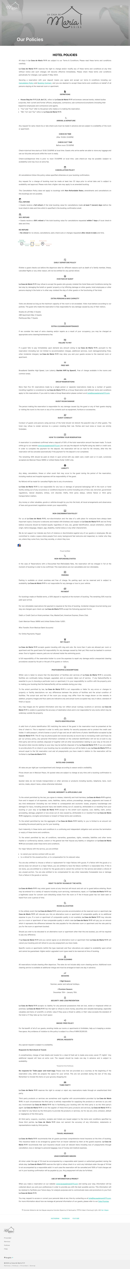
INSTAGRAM (55, 1218)
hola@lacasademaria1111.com (98, 393)
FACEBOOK (66, 1218)
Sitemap (32, 1265)
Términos (7, 1241)
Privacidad (7, 1238)
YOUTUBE (75, 1218)
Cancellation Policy (26, 83)
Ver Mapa (104, 1210)
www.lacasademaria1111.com (49, 446)
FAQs (6, 1249)
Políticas (7, 1245)
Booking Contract (44, 83)
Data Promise (103, 1201)
